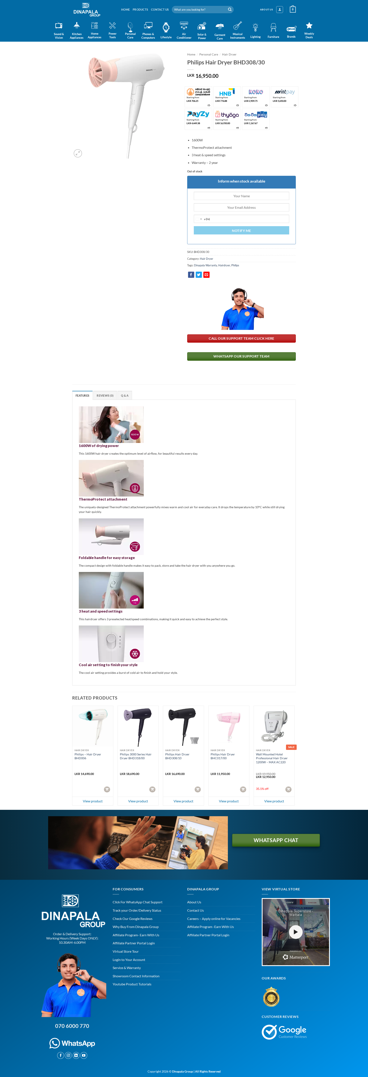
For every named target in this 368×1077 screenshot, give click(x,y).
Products (140, 9)
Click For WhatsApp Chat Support (137, 902)
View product (93, 801)
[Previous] (72, 757)
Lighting (255, 36)
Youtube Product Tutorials (132, 984)
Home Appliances (94, 35)
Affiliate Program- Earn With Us (136, 935)
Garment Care (219, 36)
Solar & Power (201, 36)
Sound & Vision (59, 35)
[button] (279, 9)
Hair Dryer (229, 54)
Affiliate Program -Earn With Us (210, 927)
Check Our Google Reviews (132, 919)
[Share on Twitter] (198, 274)
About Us (194, 902)
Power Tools (112, 35)
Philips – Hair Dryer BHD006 (88, 756)
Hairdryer (224, 265)
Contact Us (160, 9)
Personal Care (130, 35)
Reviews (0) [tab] (105, 395)
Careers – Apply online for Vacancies (213, 919)
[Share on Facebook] (191, 274)
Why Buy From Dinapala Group (136, 927)
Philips (235, 265)
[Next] (294, 757)
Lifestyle (166, 37)
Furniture (273, 36)
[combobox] (202, 219)
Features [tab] (82, 395)
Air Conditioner (184, 35)
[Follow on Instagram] (68, 1055)
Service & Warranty (127, 968)
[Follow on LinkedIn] (76, 1055)
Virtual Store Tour (126, 951)
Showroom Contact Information (136, 976)
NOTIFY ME (241, 231)
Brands (291, 36)
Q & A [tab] (124, 395)
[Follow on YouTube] (83, 1055)
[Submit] (229, 9)
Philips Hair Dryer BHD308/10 (177, 756)
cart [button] (107, 789)
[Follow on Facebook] (60, 1055)
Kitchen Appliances (76, 35)
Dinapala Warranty (205, 265)
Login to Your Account (129, 960)
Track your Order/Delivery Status (137, 910)
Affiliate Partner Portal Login (134, 943)
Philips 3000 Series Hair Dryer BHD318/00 (136, 756)
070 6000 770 (72, 1026)
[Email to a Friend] (206, 274)
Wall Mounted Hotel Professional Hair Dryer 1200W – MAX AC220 (272, 758)
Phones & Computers (148, 35)
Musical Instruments (237, 35)
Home (125, 9)
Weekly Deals (309, 35)
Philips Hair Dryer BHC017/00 (223, 756)
